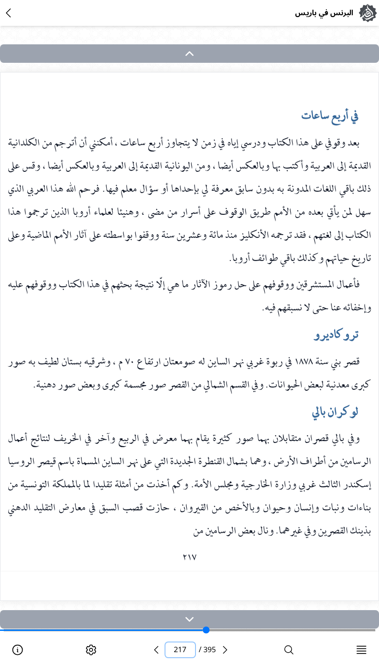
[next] (189, 619)
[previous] (156, 649)
